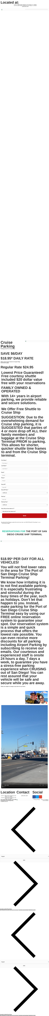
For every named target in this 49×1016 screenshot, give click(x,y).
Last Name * (4, 465)
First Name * (4, 460)
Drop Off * (3, 484)
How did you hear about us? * (7, 508)
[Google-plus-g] (40, 796)
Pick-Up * (3, 496)
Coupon (39, 522)
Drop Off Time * (4, 489)
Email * (2, 472)
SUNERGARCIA (4, 801)
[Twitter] (37, 796)
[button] (36, 9)
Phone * (3, 477)
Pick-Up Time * (4, 501)
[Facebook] (34, 796)
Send (24, 515)
